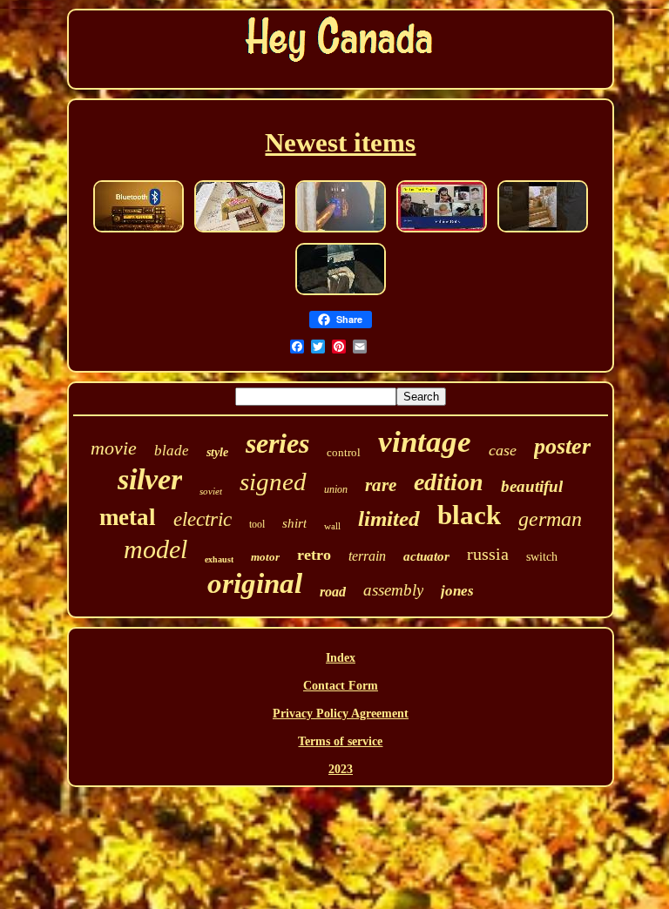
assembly (393, 590)
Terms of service (340, 741)
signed (273, 481)
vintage (424, 442)
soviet (210, 491)
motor (265, 556)
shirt (294, 523)
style (217, 452)
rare (380, 485)
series (277, 443)
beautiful (532, 486)
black (469, 515)
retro (314, 554)
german (550, 519)
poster (562, 446)
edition (448, 481)
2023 (340, 769)
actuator (426, 556)
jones (457, 590)
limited (389, 518)
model (155, 549)
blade (171, 450)
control (344, 452)
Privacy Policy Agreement (341, 713)
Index (340, 657)
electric (202, 519)
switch (542, 556)
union (336, 489)
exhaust (219, 559)
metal (127, 517)
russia (488, 553)
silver (150, 479)
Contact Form (340, 685)
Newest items (340, 142)
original (254, 583)
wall (332, 526)
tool (257, 524)
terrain (367, 556)
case (503, 450)
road (333, 591)
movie (114, 448)
